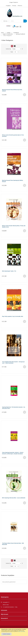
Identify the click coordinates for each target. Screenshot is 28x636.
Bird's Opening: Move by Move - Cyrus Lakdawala (13, 497)
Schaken (8, 32)
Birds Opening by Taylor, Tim (9, 271)
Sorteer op (8, 49)
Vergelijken (8, 5)
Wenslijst (14, 5)
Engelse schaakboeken (8, 34)
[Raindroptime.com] (14, 12)
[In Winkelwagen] (24, 94)
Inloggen (11, 2)
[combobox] (17, 21)
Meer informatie (21, 631)
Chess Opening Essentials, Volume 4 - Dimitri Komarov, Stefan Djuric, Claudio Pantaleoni (12, 453)
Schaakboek (16, 32)
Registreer (16, 2)
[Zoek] (25, 21)
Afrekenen (20, 5)
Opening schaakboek (20, 34)
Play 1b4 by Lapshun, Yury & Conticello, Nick (12, 316)
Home (2, 32)
